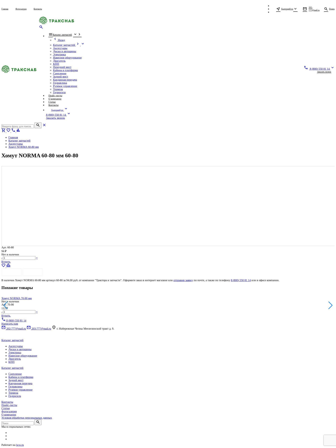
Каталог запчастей (12, 340)
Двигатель (14, 358)
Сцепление (15, 373)
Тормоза (13, 392)
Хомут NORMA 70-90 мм (16, 298)
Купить (6, 261)
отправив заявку (183, 280)
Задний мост (15, 380)
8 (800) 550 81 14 (241, 280)
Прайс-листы (9, 405)
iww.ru (20, 444)
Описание (11, 272)
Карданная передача (20, 383)
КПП (11, 361)
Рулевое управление (20, 389)
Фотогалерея (9, 411)
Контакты (7, 401)
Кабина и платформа (20, 377)
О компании (8, 414)
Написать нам (9, 323)
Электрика (14, 352)
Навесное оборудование (22, 355)
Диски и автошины (19, 349)
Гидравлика (15, 386)
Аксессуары (15, 346)
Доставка (32, 272)
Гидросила (14, 395)
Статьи (5, 408)
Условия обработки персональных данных (26, 417)
